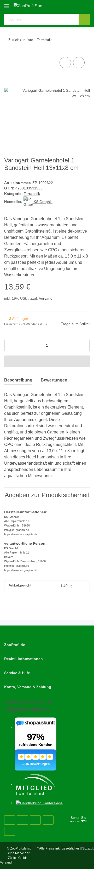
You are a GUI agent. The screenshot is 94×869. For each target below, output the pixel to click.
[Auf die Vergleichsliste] (65, 62)
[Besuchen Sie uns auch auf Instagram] (35, 820)
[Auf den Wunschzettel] (79, 62)
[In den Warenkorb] (47, 361)
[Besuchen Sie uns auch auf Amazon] (48, 820)
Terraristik (32, 194)
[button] (69, 6)
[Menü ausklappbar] (6, 4)
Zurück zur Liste (20, 40)
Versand (45, 298)
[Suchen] (84, 19)
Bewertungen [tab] (54, 380)
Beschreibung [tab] (18, 380)
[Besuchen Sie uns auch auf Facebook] (9, 820)
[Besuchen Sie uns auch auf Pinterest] (22, 820)
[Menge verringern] (10, 345)
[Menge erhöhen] (84, 345)
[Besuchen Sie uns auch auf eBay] (9, 831)
